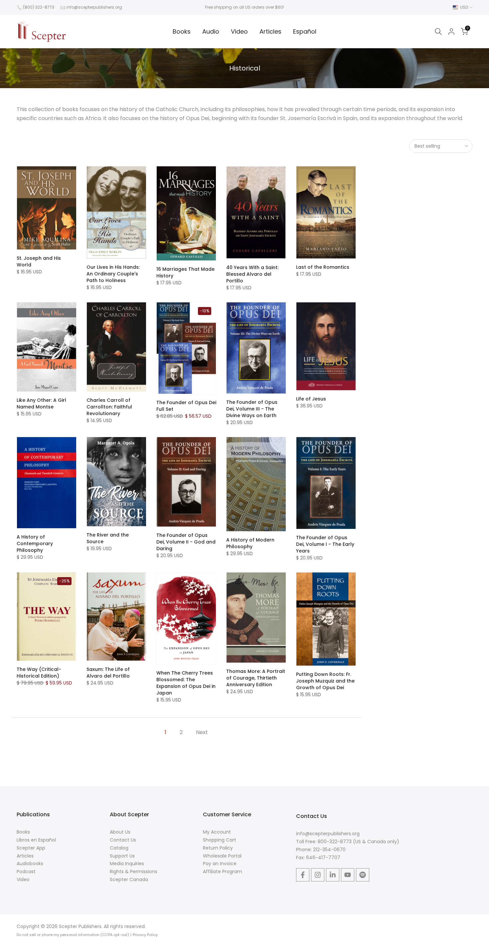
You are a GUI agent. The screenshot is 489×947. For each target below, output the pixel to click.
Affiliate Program (222, 871)
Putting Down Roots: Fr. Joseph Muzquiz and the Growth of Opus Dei (325, 681)
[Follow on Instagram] (317, 874)
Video (239, 31)
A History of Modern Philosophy (250, 543)
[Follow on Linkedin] (332, 874)
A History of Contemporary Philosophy (35, 543)
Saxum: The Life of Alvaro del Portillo (108, 672)
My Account (217, 832)
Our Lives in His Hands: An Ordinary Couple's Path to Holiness (113, 274)
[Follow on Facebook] (302, 874)
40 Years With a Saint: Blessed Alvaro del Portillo (252, 274)
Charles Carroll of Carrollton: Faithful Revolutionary (109, 407)
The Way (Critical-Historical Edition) (39, 672)
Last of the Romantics (322, 267)
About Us (120, 832)
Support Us (122, 856)
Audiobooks (30, 863)
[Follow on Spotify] (362, 874)
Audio (210, 31)
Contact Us (123, 840)
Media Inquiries (127, 863)
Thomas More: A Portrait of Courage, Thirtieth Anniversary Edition (255, 678)
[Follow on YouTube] (347, 874)
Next (202, 732)
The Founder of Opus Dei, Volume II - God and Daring (186, 542)
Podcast (26, 871)
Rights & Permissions (133, 871)
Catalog (119, 848)
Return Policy (218, 848)
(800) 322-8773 (38, 7)
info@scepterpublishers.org (94, 7)
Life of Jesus (311, 398)
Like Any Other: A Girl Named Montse (41, 403)
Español (304, 31)
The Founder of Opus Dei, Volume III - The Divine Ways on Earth (251, 409)
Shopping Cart (219, 840)
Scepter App (31, 848)
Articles (270, 31)
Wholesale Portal (222, 856)
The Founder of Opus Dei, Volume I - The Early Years (325, 544)
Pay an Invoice (220, 863)
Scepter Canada (129, 879)
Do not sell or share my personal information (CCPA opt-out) (73, 934)
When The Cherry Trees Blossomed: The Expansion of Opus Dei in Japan (186, 683)
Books (182, 31)
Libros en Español (36, 840)
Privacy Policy (145, 934)
